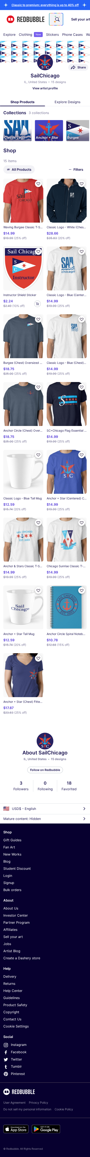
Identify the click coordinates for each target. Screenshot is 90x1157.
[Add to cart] (37, 303)
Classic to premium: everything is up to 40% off (45, 5)
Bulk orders (12, 890)
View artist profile (45, 88)
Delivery (9, 976)
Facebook (19, 1052)
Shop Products (22, 102)
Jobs (7, 944)
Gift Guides (12, 840)
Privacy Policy (38, 1102)
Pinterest (18, 1074)
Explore (9, 34)
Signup (8, 883)
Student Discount (17, 868)
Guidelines (11, 998)
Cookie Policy (64, 1109)
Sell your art (13, 937)
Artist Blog (11, 951)
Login (7, 876)
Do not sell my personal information (27, 1109)
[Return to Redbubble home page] (25, 19)
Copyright (11, 1012)
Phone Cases (72, 34)
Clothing (30, 34)
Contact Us (12, 1019)
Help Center (12, 991)
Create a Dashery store (21, 958)
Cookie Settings (16, 1026)
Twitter (16, 1059)
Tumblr (16, 1066)
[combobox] (56, 19)
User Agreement (14, 1102)
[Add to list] (38, 183)
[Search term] (57, 19)
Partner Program (16, 922)
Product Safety (15, 1005)
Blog (6, 861)
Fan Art (9, 847)
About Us (10, 908)
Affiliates (10, 929)
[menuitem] (9, 34)
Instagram (19, 1045)
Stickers (52, 34)
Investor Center (15, 915)
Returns (9, 983)
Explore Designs (67, 102)
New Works (12, 854)
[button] (45, 5)
